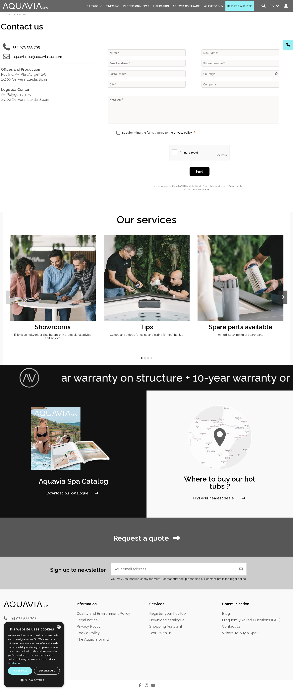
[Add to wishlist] (92, 241)
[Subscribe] (241, 569)
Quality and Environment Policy (103, 613)
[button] (142, 358)
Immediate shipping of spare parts (240, 334)
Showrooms (53, 327)
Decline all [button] (47, 670)
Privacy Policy (209, 186)
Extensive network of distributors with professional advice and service (52, 336)
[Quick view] (92, 249)
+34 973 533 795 (26, 47)
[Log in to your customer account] (286, 5)
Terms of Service (228, 186)
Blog (226, 613)
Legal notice (87, 620)
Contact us (231, 626)
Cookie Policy (88, 633)
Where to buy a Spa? (240, 633)
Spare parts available (240, 327)
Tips (146, 327)
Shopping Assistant (165, 626)
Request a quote (141, 538)
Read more (14, 663)
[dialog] (34, 654)
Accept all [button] (20, 670)
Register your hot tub (167, 613)
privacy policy (183, 132)
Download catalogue (167, 620)
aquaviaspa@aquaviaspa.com (37, 57)
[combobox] (59, 627)
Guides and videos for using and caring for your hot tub (146, 334)
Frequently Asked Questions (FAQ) (251, 620)
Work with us (160, 633)
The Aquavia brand (93, 639)
